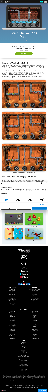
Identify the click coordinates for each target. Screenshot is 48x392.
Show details (41, 204)
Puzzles (35, 313)
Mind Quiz (24, 357)
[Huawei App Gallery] (24, 277)
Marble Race (12, 330)
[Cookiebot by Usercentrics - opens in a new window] (41, 183)
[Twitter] (21, 284)
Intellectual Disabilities (12, 299)
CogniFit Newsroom (28, 385)
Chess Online (12, 311)
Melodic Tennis (12, 331)
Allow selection (24, 208)
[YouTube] (24, 284)
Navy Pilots (34, 293)
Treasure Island (12, 321)
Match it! (12, 326)
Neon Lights (12, 322)
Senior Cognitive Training (34, 296)
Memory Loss (12, 298)
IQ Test (23, 371)
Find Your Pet (12, 334)
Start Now (24, 53)
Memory (12, 304)
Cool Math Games (23, 366)
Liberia (4, 390)
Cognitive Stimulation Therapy (23, 359)
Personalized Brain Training (24, 361)
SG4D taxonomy (34, 300)
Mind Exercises (24, 360)
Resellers (23, 351)
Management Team (20, 385)
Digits (35, 316)
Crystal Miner (12, 316)
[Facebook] (19, 284)
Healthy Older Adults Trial (34, 291)
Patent (23, 347)
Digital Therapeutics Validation (34, 289)
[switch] (18, 200)
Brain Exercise (23, 355)
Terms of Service (7, 385)
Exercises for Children (24, 352)
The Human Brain (12, 289)
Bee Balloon (35, 319)
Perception (12, 305)
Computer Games (34, 290)
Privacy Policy (14, 385)
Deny (9, 208)
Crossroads (35, 320)
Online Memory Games (23, 365)
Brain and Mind (12, 290)
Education (24, 346)
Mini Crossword (12, 312)
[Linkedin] (29, 284)
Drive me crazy (12, 324)
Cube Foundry (35, 321)
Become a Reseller (13, 387)
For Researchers (24, 345)
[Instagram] (26, 284)
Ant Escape (12, 320)
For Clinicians (23, 343)
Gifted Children (24, 369)
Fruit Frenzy (12, 313)
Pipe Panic (12, 315)
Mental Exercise (24, 364)
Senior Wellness (34, 294)
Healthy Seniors (35, 295)
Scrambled (12, 333)
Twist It (35, 333)
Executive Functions (12, 302)
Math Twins (35, 326)
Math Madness (12, 329)
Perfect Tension (35, 330)
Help (23, 387)
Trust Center (36, 387)
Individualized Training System (23, 356)
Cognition (12, 296)
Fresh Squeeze (35, 322)
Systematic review (34, 299)
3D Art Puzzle (12, 338)
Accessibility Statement (29, 387)
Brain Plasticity (12, 294)
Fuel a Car (35, 325)
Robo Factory (12, 319)
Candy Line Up (35, 312)
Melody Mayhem (12, 335)
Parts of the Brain (12, 291)
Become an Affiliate (40, 385)
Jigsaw (35, 324)
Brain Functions (12, 300)
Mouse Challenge (35, 329)
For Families (23, 342)
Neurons (12, 293)
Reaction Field (35, 335)
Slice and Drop (35, 331)
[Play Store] (24, 274)
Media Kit (34, 385)
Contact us (19, 387)
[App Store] (24, 271)
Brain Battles (23, 370)
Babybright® (23, 350)
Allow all (39, 208)
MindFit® (24, 348)
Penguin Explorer (35, 315)
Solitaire (12, 317)
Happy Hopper (35, 311)
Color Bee (35, 317)
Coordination (12, 303)
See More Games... (35, 338)
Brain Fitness (12, 295)
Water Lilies (35, 334)
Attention (12, 307)
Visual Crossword (12, 325)
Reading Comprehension (23, 368)
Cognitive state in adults (34, 298)
